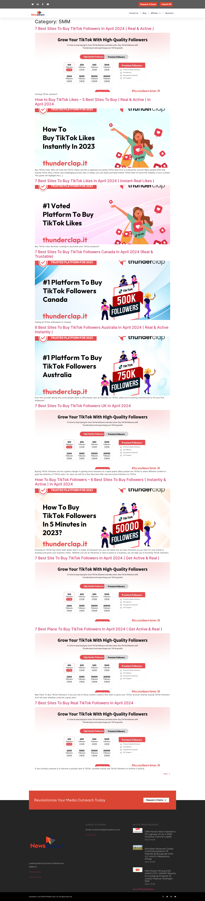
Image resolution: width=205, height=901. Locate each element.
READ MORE (150, 840)
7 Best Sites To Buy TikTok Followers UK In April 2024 (83, 405)
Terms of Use (35, 877)
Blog (144, 13)
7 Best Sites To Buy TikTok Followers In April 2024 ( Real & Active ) (94, 28)
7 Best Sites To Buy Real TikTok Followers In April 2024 (84, 703)
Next (166, 774)
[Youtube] (175, 896)
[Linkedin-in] (171, 896)
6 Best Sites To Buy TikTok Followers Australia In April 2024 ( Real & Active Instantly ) (101, 329)
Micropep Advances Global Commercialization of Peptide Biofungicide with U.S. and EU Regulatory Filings (159, 853)
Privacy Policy (35, 872)
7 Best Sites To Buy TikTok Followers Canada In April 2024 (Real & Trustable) (94, 254)
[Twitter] (167, 896)
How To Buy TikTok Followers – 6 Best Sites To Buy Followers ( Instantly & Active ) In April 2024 (100, 481)
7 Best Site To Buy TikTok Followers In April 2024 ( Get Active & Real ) (97, 558)
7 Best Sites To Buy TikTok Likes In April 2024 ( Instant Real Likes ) (94, 180)
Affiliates (154, 13)
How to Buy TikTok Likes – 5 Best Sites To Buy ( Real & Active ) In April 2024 (93, 101)
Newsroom (169, 13)
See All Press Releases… (144, 889)
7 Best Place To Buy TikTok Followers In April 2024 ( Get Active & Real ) (98, 629)
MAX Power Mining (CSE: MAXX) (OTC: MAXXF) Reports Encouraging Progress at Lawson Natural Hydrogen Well (160, 876)
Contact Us (133, 13)
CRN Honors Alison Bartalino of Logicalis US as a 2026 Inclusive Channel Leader (160, 834)
